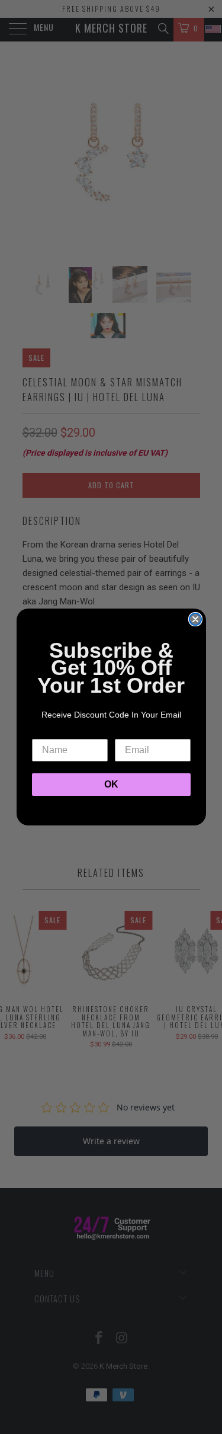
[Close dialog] (195, 619)
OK (111, 784)
